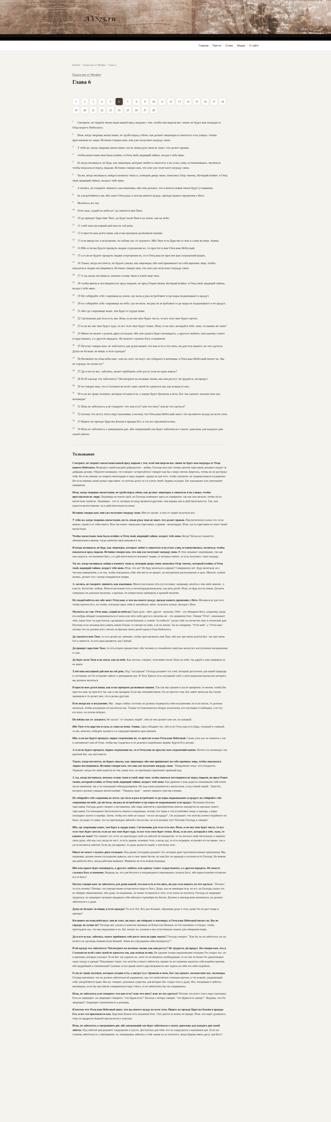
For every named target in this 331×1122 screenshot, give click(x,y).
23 (110, 110)
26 (136, 110)
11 (162, 101)
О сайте (254, 45)
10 (153, 101)
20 (84, 110)
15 (196, 101)
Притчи (217, 45)
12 (170, 101)
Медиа (241, 45)
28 (153, 110)
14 (188, 101)
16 (205, 101)
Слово (229, 45)
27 (145, 110)
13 (179, 101)
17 (214, 101)
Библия (76, 64)
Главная (203, 45)
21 (93, 110)
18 (222, 101)
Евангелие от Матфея (94, 64)
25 (127, 110)
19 (76, 110)
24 (119, 110)
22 (102, 110)
